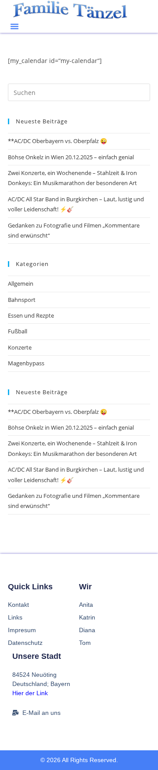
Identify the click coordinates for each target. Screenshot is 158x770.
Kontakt (18, 604)
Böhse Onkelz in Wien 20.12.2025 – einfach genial (71, 157)
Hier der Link (30, 693)
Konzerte (20, 347)
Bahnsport (22, 300)
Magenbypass (26, 363)
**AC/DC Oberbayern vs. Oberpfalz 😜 (57, 141)
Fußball (17, 331)
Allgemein (20, 283)
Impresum (22, 630)
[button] (14, 26)
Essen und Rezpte (31, 315)
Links (15, 617)
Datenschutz (25, 642)
